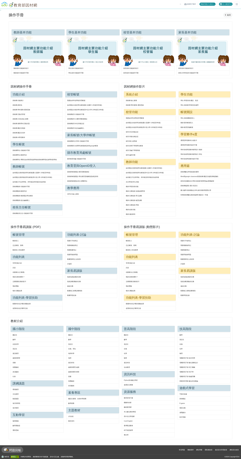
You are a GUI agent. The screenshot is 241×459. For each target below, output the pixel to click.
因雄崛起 (183, 399)
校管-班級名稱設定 (132, 136)
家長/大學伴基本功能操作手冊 (188, 73)
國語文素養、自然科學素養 (77, 399)
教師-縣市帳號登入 (187, 123)
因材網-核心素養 (131, 100)
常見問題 (182, 450)
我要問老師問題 (72, 254)
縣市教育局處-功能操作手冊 (76, 159)
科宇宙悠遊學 (128, 430)
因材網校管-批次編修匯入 (75, 128)
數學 (14, 339)
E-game (182, 403)
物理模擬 (16, 421)
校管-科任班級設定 (132, 132)
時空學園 (183, 417)
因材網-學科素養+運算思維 (135, 105)
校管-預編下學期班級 (133, 150)
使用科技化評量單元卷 (20, 308)
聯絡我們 (191, 450)
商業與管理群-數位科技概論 (189, 381)
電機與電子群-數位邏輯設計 (189, 362)
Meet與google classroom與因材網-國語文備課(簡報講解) (199, 176)
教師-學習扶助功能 (132, 186)
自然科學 (16, 344)
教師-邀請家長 (130, 214)
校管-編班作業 (130, 155)
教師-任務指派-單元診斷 (134, 196)
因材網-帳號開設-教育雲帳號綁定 (78, 172)
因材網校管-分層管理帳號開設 (77, 119)
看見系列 (71, 421)
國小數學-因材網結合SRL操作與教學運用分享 (196, 190)
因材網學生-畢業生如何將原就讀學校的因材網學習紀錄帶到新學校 (35, 159)
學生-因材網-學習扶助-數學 (190, 105)
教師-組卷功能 (130, 209)
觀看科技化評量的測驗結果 (22, 304)
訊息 (14, 267)
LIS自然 (71, 416)
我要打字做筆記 (72, 241)
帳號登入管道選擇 (19, 250)
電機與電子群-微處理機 (187, 376)
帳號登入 (16, 241)
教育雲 (7, 456)
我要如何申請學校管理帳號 (76, 100)
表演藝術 (16, 372)
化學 (125, 353)
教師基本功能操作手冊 (21, 73)
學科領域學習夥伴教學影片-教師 (191, 149)
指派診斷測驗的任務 (74, 281)
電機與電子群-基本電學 (187, 358)
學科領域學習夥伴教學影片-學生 (191, 154)
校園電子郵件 (191, 4)
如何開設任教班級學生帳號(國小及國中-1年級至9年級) (144, 168)
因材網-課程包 (17, 105)
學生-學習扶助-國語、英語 (189, 100)
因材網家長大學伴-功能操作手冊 (78, 141)
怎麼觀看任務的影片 (19, 281)
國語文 (15, 335)
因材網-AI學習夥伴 (19, 137)
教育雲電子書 (128, 398)
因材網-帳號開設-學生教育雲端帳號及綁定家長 (82, 176)
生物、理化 (72, 349)
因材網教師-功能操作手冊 (21, 186)
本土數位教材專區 (130, 412)
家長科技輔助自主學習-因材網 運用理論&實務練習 (197, 181)
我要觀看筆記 (71, 250)
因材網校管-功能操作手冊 (75, 114)
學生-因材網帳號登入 (188, 118)
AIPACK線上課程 (73, 194)
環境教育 (16, 389)
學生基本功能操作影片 (76, 68)
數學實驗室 (16, 425)
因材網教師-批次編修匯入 (21, 200)
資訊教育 (16, 353)
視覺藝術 (16, 367)
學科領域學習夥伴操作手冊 (190, 159)
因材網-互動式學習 (19, 114)
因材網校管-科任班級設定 (75, 123)
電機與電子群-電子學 (187, 372)
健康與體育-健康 (73, 367)
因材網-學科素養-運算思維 (21, 110)
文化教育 (16, 394)
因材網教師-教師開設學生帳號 (23, 196)
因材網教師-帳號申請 (20, 191)
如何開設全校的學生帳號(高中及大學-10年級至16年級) (85, 110)
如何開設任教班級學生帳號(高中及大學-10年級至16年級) (145, 172)
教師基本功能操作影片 (21, 68)
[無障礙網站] (14, 456)
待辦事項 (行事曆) (18, 272)
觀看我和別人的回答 (74, 259)
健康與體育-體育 (73, 372)
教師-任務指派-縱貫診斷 (134, 200)
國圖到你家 (127, 402)
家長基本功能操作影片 (185, 68)
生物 (125, 349)
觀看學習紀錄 (71, 295)
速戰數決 (183, 412)
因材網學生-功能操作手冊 (21, 150)
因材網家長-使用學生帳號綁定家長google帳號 (82, 146)
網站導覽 (199, 450)
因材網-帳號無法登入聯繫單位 (77, 181)
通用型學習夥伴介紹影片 (189, 140)
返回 (229, 15)
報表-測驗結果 (17, 291)
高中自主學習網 (129, 416)
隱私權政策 (208, 450)
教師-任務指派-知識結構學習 (135, 191)
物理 (125, 358)
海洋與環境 (16, 403)
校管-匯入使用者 (131, 141)
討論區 (69, 264)
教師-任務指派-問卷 (132, 205)
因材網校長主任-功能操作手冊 (23, 213)
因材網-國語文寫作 (19, 133)
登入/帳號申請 (227, 4)
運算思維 (16, 430)
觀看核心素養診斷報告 (74, 291)
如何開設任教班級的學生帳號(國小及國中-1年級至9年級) (31, 172)
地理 (69, 358)
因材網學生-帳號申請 (20, 155)
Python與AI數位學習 (131, 380)
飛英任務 (183, 408)
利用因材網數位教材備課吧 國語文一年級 (194, 195)
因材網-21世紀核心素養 (20, 119)
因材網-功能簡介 (18, 100)
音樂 (14, 362)
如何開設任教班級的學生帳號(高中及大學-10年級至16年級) (32, 177)
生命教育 (127, 367)
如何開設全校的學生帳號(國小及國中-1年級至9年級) (84, 105)
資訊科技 (71, 362)
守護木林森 (183, 394)
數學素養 (71, 403)
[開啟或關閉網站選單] (236, 4)
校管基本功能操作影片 (130, 68)
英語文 (15, 349)
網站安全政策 (234, 450)
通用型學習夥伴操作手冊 (189, 145)
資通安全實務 (128, 385)
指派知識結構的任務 (74, 277)
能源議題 (16, 399)
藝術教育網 (127, 407)
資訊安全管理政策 (221, 450)
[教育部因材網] (22, 4)
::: (180, 4)
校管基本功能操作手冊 (130, 73)
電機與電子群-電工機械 (187, 367)
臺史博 (126, 435)
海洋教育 (16, 408)
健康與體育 (16, 358)
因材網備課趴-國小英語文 (189, 185)
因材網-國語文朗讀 (19, 128)
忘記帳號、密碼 (18, 245)
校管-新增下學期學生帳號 (134, 146)
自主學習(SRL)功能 (132, 182)
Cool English (128, 421)
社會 (14, 376)
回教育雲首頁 (4, 3)
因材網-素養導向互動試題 (21, 123)
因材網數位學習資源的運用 (190, 172)
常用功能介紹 (17, 263)
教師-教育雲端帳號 (187, 127)
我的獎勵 (16, 286)
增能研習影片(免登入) (207, 4)
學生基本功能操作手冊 (76, 73)
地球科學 (71, 353)
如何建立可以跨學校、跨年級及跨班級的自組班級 (29, 182)
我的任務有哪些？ (19, 277)
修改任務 (70, 286)
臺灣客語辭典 (128, 425)
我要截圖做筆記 (72, 245)
